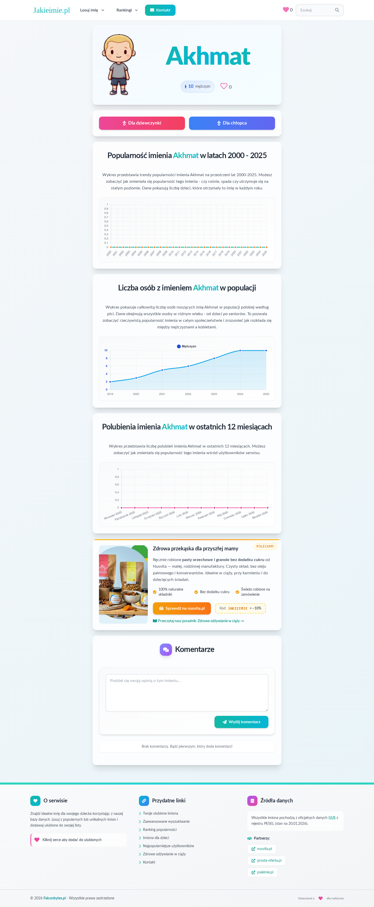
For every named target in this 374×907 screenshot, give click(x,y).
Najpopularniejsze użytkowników (168, 846)
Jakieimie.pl (51, 10)
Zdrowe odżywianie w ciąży (164, 854)
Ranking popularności (160, 830)
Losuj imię (89, 10)
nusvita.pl (264, 849)
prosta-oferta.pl (269, 860)
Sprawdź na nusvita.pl (185, 608)
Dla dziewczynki (144, 123)
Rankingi (124, 10)
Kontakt (163, 10)
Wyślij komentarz (244, 722)
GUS (332, 818)
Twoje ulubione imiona (160, 813)
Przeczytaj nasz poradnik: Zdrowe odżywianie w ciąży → (201, 621)
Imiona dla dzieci (156, 838)
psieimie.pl (265, 872)
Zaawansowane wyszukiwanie (166, 822)
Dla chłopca (235, 123)
